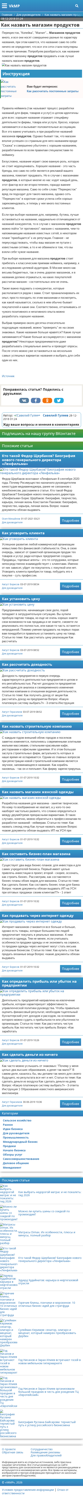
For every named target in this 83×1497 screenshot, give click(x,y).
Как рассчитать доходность (27, 664)
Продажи (9, 1146)
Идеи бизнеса (13, 1129)
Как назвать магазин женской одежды (38, 792)
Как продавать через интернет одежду (38, 915)
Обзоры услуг (12, 1154)
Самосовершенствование (21, 1159)
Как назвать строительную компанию (37, 726)
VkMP (14, 6)
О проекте (9, 1449)
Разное (8, 1124)
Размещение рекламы (45, 1452)
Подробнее (70, 520)
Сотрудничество (42, 1449)
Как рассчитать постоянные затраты (53, 91)
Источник (8, 376)
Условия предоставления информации (28, 1490)
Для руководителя (12, 522)
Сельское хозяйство (17, 1120)
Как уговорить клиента (23, 533)
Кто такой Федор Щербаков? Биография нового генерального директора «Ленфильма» (38, 459)
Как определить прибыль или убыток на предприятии (39, 983)
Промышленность (16, 1137)
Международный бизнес (20, 1142)
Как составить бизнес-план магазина (36, 853)
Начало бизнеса (14, 1150)
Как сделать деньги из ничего (30, 1054)
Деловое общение (16, 1163)
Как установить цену (21, 598)
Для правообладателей (46, 1455)
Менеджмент (12, 1167)
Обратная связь (12, 1452)
